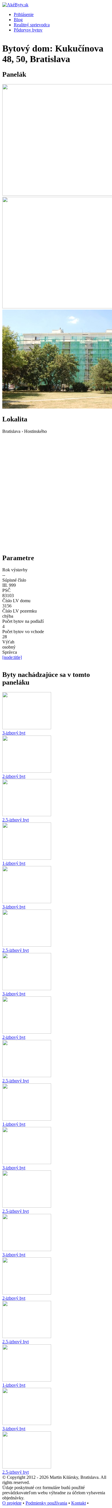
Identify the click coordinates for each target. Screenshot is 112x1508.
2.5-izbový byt (15, 819)
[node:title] (12, 657)
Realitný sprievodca (32, 24)
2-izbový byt (13, 776)
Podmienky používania (46, 1503)
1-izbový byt (13, 863)
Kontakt (78, 1503)
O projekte (12, 1503)
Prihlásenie (24, 14)
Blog (18, 19)
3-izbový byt (13, 732)
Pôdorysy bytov (28, 29)
